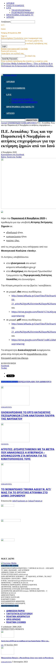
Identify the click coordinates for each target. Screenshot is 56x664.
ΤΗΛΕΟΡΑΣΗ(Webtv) (21, 10)
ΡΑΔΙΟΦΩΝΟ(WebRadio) (22, 12)
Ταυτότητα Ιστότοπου (19, 613)
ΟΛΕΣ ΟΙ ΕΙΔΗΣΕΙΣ (15, 5)
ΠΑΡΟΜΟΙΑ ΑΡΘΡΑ (9, 382)
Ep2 (2, 645)
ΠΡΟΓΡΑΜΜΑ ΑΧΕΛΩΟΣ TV (19, 15)
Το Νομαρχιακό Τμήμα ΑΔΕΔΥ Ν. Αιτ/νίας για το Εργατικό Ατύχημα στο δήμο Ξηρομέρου (26, 492)
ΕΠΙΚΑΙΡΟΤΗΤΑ (6, 407)
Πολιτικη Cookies (16, 622)
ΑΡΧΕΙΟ (10, 17)
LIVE (8, 8)
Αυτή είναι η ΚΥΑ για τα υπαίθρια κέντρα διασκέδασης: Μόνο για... (25, 641)
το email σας (30, 56)
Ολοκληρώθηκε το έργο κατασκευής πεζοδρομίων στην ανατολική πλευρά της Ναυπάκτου (27, 415)
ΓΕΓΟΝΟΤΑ (4, 444)
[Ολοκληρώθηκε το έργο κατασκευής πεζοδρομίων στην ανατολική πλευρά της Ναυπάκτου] (15, 405)
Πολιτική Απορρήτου (18, 616)
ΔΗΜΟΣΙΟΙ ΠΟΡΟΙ (15, 610)
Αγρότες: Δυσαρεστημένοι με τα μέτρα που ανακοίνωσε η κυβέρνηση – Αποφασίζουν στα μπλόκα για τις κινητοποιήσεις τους (27, 454)
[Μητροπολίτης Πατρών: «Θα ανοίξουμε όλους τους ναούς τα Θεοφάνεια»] (7, 654)
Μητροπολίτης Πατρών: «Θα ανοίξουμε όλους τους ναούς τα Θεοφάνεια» (27, 658)
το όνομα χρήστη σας (34, 41)
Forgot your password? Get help (14, 49)
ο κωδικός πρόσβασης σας (36, 43)
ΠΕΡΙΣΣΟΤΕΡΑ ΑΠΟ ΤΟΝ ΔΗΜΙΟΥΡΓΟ (34, 382)
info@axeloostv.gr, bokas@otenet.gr (27, 501)
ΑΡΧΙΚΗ (10, 3)
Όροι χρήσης (13, 619)
